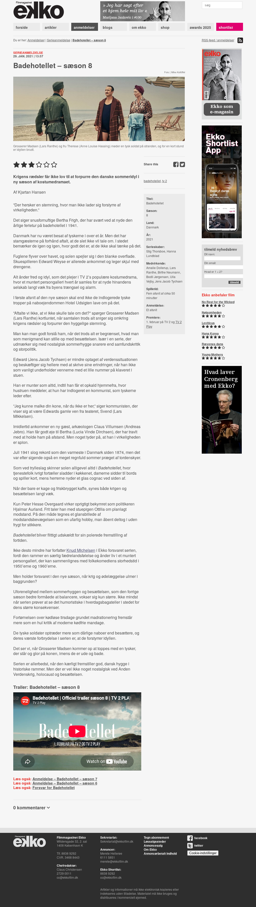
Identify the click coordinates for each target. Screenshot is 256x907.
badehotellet (152, 181)
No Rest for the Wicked (218, 302)
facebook (201, 838)
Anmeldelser (36, 40)
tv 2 (164, 181)
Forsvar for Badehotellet (53, 787)
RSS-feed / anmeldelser (218, 40)
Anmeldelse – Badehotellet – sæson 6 (64, 783)
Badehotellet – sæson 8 (89, 40)
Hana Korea (210, 333)
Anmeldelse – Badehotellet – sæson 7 (64, 778)
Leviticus (208, 323)
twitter (198, 845)
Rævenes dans (212, 344)
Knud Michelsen (80, 550)
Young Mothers (212, 354)
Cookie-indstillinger (202, 853)
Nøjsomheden (212, 312)
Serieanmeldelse (58, 40)
